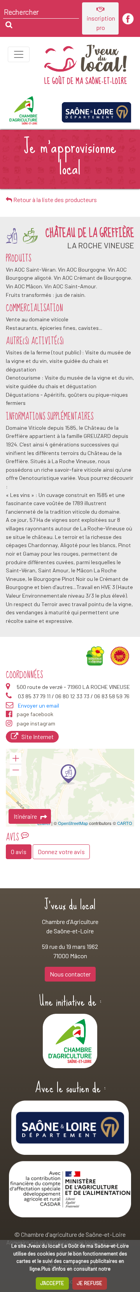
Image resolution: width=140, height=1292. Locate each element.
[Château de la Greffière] (68, 774)
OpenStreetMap (73, 823)
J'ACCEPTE (52, 1283)
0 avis (18, 851)
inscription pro (100, 22)
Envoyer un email (38, 705)
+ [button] (15, 758)
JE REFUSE (89, 1283)
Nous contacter (70, 974)
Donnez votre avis (61, 851)
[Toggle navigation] (19, 54)
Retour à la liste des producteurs (54, 199)
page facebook (35, 714)
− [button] (15, 770)
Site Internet (37, 736)
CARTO (124, 823)
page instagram (36, 723)
